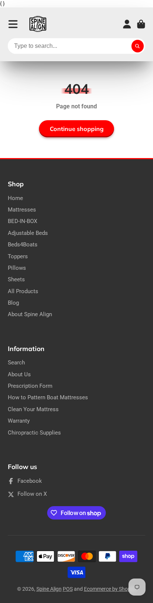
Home (15, 198)
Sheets (16, 279)
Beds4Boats (23, 244)
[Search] (137, 46)
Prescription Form (30, 386)
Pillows (17, 268)
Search (16, 362)
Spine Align (49, 589)
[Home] (38, 24)
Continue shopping (77, 128)
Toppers (18, 256)
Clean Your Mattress (33, 409)
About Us (19, 374)
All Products (23, 291)
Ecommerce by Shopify (110, 589)
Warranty (19, 420)
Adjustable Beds (28, 233)
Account (127, 24)
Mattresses (22, 209)
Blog (13, 302)
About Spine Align (30, 314)
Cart (141, 24)
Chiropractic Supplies (34, 432)
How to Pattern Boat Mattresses (48, 397)
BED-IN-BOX (22, 221)
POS (68, 589)
